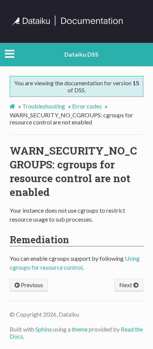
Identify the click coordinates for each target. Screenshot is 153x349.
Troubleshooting (43, 106)
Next (126, 284)
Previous (31, 284)
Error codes (87, 106)
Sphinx (43, 329)
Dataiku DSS (81, 54)
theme (80, 329)
